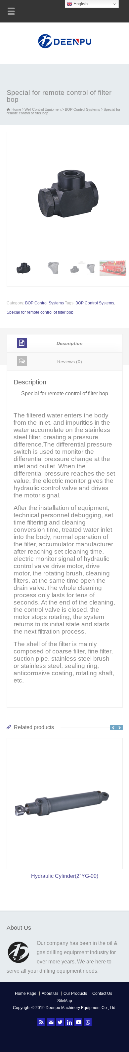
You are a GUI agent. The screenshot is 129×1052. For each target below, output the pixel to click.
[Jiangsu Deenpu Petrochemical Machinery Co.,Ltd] (65, 49)
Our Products (75, 993)
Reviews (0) (69, 361)
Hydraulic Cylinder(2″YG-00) (64, 876)
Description (70, 343)
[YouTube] (78, 1022)
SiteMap (64, 1000)
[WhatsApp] (88, 1022)
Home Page (25, 993)
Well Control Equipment (43, 109)
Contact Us (102, 993)
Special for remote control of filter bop (40, 312)
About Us (50, 993)
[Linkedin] (69, 1022)
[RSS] (41, 1022)
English (80, 3)
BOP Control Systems (82, 109)
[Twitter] (60, 1022)
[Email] (51, 1022)
